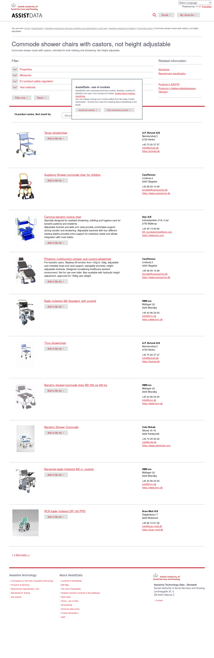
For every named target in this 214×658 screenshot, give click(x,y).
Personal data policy (70, 608)
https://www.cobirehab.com (156, 445)
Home (27, 28)
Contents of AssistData (71, 580)
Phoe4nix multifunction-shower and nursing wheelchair (77, 259)
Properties (26, 69)
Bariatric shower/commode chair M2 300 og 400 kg (75, 385)
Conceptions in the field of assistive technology (32, 580)
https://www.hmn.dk (152, 319)
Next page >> (23, 554)
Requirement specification (172, 73)
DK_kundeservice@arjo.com (157, 232)
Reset (40, 97)
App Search (16, 596)
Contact (159, 600)
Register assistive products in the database (80, 592)
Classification (37, 28)
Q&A (63, 616)
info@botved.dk (150, 147)
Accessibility (66, 604)
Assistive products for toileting (122, 28)
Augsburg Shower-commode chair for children (72, 175)
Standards (163, 69)
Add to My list (54, 138)
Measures (25, 75)
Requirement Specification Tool (25, 588)
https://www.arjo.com (153, 235)
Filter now (20, 97)
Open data (66, 596)
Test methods (27, 87)
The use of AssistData (71, 588)
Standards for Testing (20, 592)
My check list (187, 15)
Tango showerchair (55, 133)
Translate (206, 6)
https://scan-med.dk (152, 529)
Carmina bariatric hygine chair (62, 217)
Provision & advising (20, 584)
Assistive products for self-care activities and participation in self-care (76, 28)
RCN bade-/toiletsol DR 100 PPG (64, 511)
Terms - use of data (69, 600)
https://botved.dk (151, 151)
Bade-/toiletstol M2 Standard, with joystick (70, 301)
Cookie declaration (69, 612)
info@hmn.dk (149, 316)
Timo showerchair (55, 343)
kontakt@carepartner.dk (155, 189)
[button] (155, 14)
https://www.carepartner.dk (156, 193)
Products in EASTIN (168, 84)
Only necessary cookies (117, 110)
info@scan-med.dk (152, 526)
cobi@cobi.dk (149, 442)
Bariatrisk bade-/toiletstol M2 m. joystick (69, 469)
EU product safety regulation (36, 81)
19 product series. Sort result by (32, 114)
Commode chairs (145, 28)
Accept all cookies (87, 110)
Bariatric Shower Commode (61, 427)
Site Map (65, 584)
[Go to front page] (66, 15)
